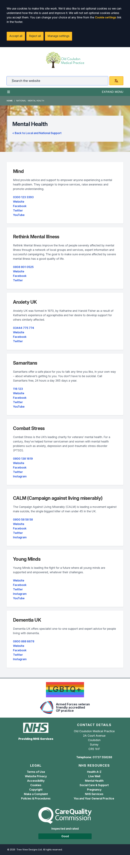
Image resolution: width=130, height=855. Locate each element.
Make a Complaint (36, 794)
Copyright (35, 789)
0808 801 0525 (23, 267)
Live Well (94, 776)
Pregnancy (94, 789)
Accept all (15, 36)
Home (10, 100)
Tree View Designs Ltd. (29, 849)
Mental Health (94, 780)
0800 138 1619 (23, 458)
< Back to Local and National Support (37, 133)
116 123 (18, 388)
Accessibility (36, 780)
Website (18, 201)
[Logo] (65, 60)
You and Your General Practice (94, 798)
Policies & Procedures (36, 798)
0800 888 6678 (23, 641)
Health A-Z (94, 771)
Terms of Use (36, 771)
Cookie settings (105, 17)
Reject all (35, 36)
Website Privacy (36, 776)
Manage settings (58, 36)
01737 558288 (102, 757)
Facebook (19, 206)
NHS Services (94, 794)
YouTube (19, 215)
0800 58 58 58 (23, 519)
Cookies (35, 785)
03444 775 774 (23, 328)
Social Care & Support (94, 785)
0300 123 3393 (23, 197)
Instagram (20, 476)
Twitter (18, 210)
